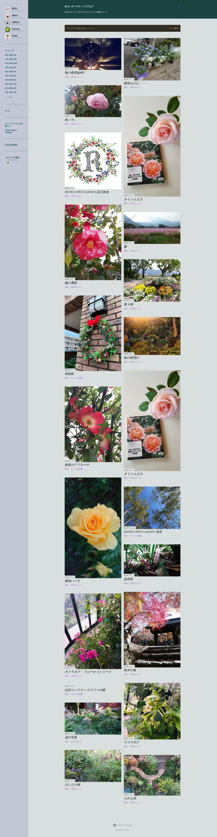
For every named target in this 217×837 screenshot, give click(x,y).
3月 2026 (10, 63)
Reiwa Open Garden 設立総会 (87, 192)
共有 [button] (66, 77)
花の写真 (71, 737)
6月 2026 (10, 55)
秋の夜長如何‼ (75, 73)
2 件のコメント (76, 77)
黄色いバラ (72, 581)
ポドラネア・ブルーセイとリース (88, 672)
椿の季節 (71, 283)
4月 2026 (10, 59)
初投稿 (69, 374)
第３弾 (128, 304)
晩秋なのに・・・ (136, 83)
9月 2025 (10, 67)
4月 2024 (10, 92)
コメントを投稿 (76, 378)
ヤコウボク (132, 742)
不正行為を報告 (11, 145)
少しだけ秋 (72, 785)
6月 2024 (10, 84)
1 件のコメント (76, 124)
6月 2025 (10, 71)
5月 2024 (10, 88)
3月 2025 (10, 80)
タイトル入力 (133, 199)
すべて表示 (173, 28)
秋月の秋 (130, 670)
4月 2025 (10, 76)
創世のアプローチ (77, 465)
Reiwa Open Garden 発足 (143, 532)
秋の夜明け (131, 358)
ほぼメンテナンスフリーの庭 (85, 690)
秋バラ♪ (70, 120)
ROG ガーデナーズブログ (79, 6)
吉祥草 (128, 579)
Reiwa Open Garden (11, 131)
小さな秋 (130, 798)
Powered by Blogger (124, 825)
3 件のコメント (136, 87)
